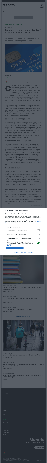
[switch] (38, 230)
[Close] (44, 211)
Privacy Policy (30, 252)
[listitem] (23, 227)
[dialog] (23, 231)
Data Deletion (16, 252)
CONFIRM (14, 247)
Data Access (23, 252)
